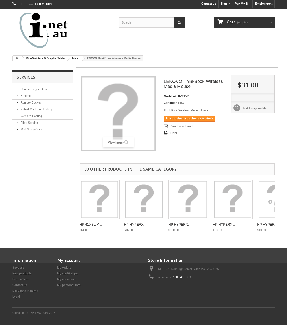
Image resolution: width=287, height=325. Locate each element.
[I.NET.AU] (53, 30)
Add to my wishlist (254, 108)
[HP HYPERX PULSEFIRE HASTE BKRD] (233, 199)
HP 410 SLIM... (91, 224)
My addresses (66, 279)
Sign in (225, 3)
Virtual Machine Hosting (36, 109)
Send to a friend (181, 126)
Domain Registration (33, 89)
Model (168, 96)
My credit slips (67, 273)
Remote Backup (30, 102)
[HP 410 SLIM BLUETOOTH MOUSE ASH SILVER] (100, 199)
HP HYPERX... (135, 224)
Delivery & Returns (25, 290)
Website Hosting (31, 116)
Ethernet (26, 96)
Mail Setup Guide (31, 129)
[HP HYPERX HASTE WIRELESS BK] (144, 199)
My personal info (68, 285)
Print (173, 133)
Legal (16, 296)
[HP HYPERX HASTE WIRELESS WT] (188, 199)
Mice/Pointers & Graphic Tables (46, 58)
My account (68, 260)
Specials (18, 267)
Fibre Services (29, 122)
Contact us (208, 3)
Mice (75, 58)
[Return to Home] (17, 58)
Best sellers (20, 279)
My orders (64, 267)
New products (21, 273)
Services (26, 77)
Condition (170, 102)
